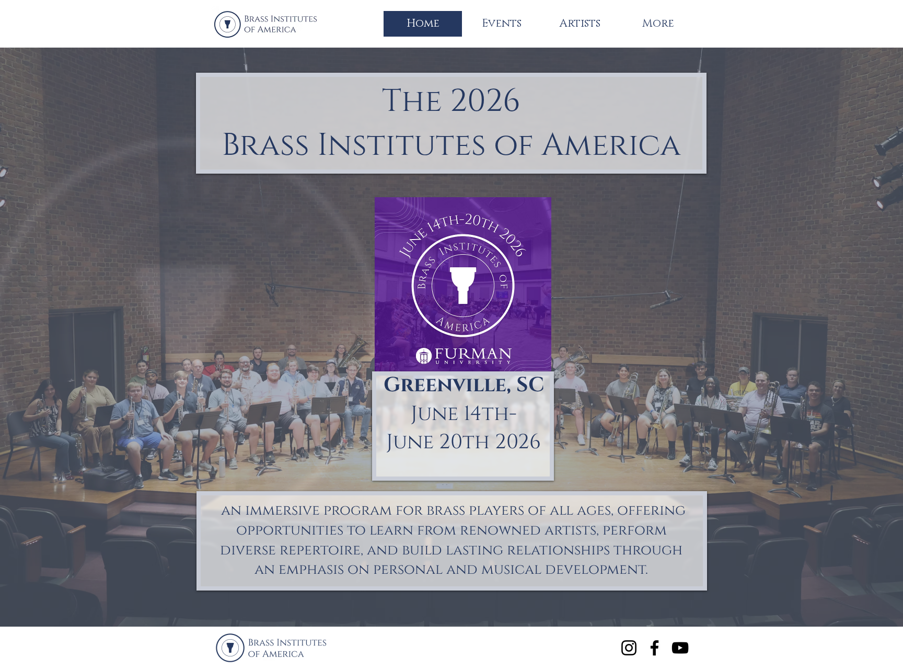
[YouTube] (680, 648)
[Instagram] (629, 648)
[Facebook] (654, 648)
